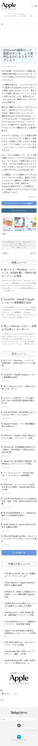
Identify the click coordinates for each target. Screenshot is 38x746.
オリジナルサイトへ (19, 210)
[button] (32, 6)
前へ (6, 253)
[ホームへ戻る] (8, 6)
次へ (32, 253)
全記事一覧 (20, 552)
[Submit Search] (35, 719)
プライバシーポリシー (31, 730)
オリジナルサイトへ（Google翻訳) (19, 203)
